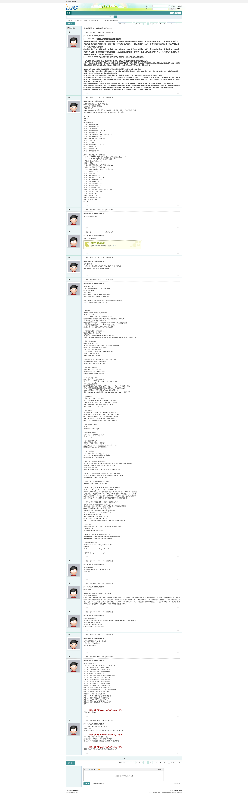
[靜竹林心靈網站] (72, 7)
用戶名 (147, 6)
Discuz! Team (75, 792)
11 (160, 24)
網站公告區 (76, 20)
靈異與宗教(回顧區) (94, 20)
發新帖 (69, 23)
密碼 (147, 8)
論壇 (68, 13)
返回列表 (122, 24)
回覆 (87, 93)
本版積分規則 (176, 783)
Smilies (99, 769)
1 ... (128, 24)
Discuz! (74, 790)
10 (156, 24)
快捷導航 (175, 13)
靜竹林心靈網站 (66, 20)
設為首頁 (68, 1)
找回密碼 (179, 6)
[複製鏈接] (109, 28)
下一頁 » (124, 758)
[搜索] (115, 17)
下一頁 (178, 24)
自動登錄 (172, 6)
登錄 (95, 246)
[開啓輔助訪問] (179, 1)
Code (97, 769)
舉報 (178, 93)
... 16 (164, 24)
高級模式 (160, 769)
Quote (94, 769)
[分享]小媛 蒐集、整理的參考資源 (109, 20)
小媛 (74, 28)
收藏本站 (74, 1)
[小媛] (68, 28)
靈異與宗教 (84, 20)
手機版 (171, 790)
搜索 (109, 17)
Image (89, 769)
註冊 (178, 8)
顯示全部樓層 (109, 32)
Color (87, 769)
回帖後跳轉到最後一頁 (98, 783)
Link (92, 769)
